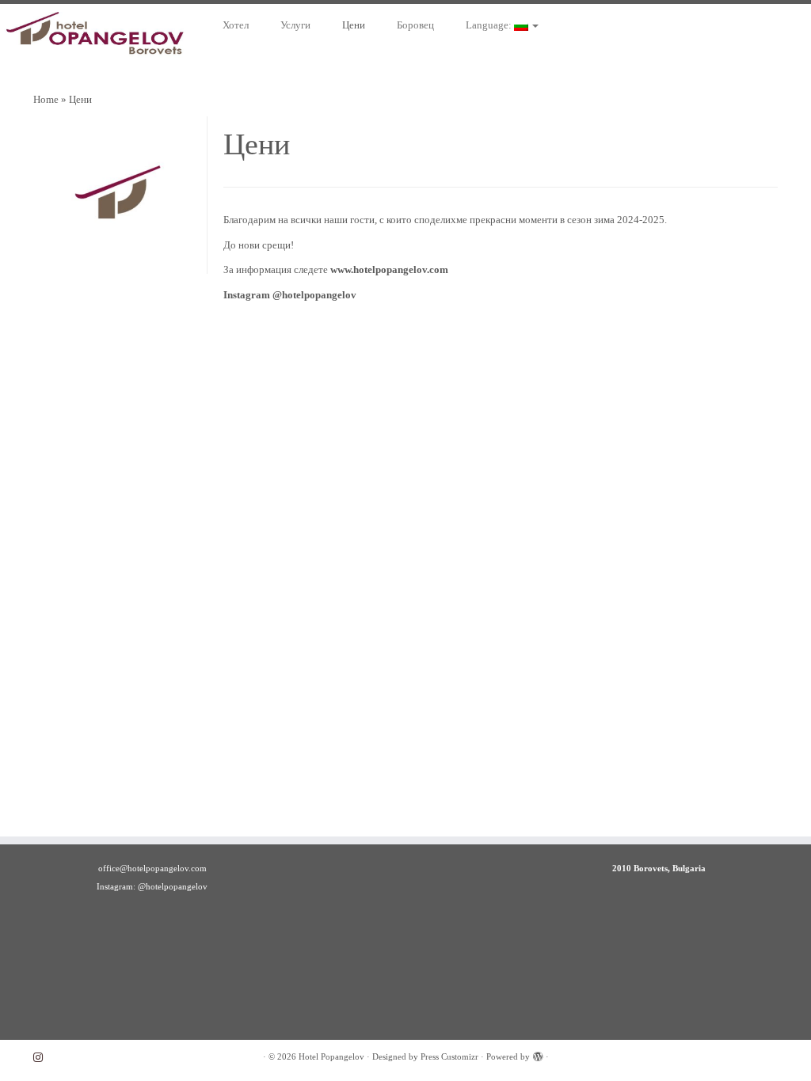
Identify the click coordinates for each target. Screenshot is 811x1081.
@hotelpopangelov (314, 295)
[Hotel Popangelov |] (95, 38)
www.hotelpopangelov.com (389, 269)
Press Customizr (449, 1056)
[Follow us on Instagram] (43, 1057)
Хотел (236, 25)
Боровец (415, 25)
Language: (490, 25)
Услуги (295, 25)
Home (46, 99)
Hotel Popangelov (331, 1056)
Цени (353, 25)
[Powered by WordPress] (537, 1054)
